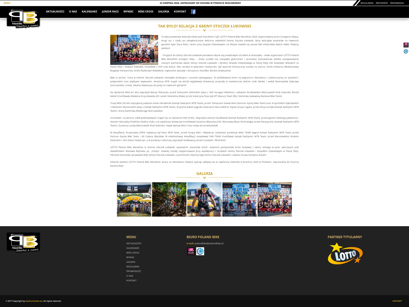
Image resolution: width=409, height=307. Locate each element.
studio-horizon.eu (34, 301)
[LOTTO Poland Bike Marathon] (23, 27)
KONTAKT (180, 11)
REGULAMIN (367, 2)
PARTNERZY (382, 2)
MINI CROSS (145, 11)
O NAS (73, 11)
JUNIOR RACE (110, 11)
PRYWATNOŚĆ (133, 271)
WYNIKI (128, 11)
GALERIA (163, 11)
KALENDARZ (89, 11)
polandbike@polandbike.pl (209, 243)
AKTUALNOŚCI (55, 11)
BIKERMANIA (397, 2)
